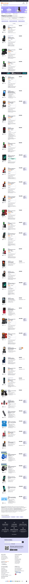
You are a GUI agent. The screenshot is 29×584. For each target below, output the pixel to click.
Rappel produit (3, 577)
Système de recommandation (5, 572)
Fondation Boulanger (17, 561)
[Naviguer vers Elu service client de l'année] (21, 574)
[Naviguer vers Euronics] (21, 572)
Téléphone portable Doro (21, 21)
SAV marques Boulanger (18, 559)
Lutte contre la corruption (4, 574)
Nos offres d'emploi (17, 567)
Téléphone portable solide (5, 21)
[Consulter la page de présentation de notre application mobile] (11, 549)
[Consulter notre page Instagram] (14, 544)
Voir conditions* (14, 534)
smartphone (3, 507)
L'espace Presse (17, 557)
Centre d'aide (3, 559)
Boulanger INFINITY (17, 563)
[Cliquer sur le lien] (14, 9)
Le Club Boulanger (17, 560)
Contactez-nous (3, 555)
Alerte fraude (3, 578)
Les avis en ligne (3, 573)
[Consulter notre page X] (12, 544)
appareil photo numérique (17, 508)
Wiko (21, 511)
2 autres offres (21, 299)
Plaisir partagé (16, 556)
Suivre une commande (4, 557)
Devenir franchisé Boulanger (18, 568)
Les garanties (3, 568)
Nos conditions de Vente (4, 567)
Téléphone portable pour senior (13, 21)
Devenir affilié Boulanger (18, 569)
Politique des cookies (4, 571)
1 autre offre (20, 262)
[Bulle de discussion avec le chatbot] (26, 581)
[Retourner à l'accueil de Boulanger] (5, 3)
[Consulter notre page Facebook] (11, 544)
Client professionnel (17, 562)
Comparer (5, 42)
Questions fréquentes (4, 556)
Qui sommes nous (17, 555)
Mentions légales (3, 569)
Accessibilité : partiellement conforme (6, 575)
